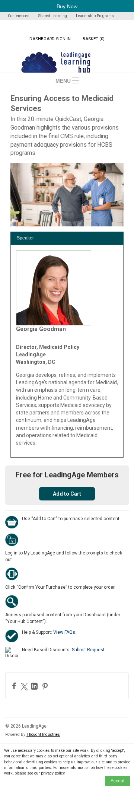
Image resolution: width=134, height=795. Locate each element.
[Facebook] (15, 686)
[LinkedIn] (35, 686)
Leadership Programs (95, 15)
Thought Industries (43, 734)
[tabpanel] (67, 351)
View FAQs (64, 632)
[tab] (67, 238)
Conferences (18, 15)
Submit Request (88, 649)
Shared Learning (52, 15)
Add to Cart (67, 494)
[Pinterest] (46, 686)
